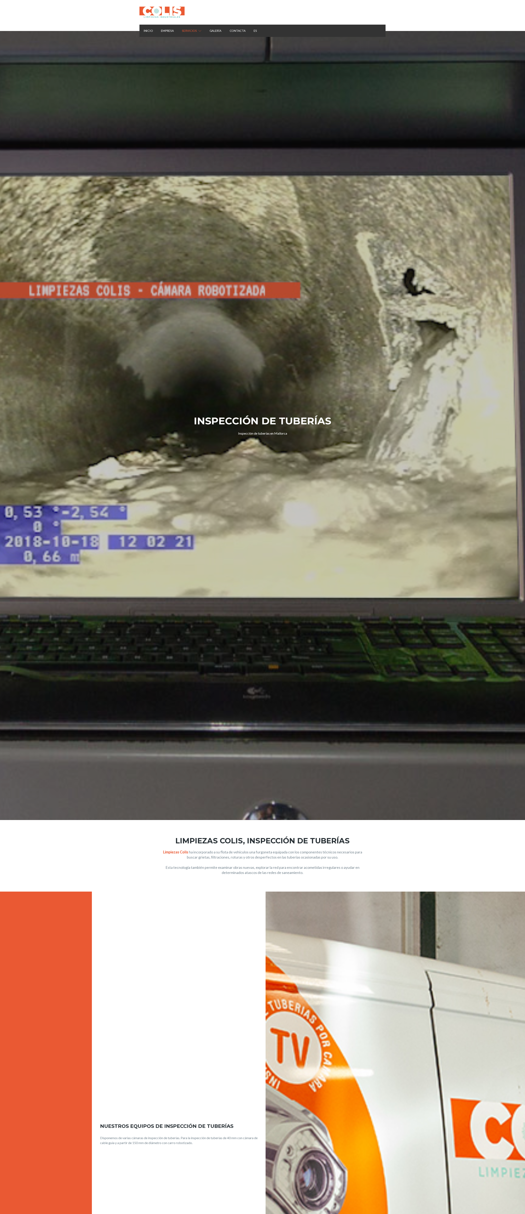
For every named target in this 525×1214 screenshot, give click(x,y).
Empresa (167, 30)
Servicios (189, 30)
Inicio (148, 30)
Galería (215, 30)
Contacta (238, 30)
